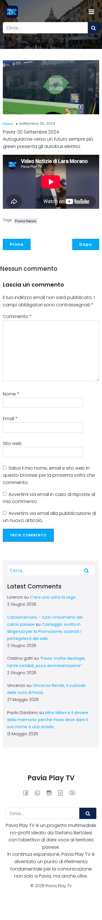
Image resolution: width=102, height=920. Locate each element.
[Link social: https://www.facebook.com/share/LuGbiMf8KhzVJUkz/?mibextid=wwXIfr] (28, 792)
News (8, 123)
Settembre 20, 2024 (37, 123)
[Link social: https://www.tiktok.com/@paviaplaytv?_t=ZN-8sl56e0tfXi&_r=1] (63, 792)
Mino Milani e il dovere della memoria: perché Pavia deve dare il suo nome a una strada (47, 720)
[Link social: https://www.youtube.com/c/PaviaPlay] (74, 792)
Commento (17, 316)
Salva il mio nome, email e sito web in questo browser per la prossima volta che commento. (49, 475)
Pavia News (25, 221)
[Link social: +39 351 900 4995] (39, 792)
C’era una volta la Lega (52, 597)
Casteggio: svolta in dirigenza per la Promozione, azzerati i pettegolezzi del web (44, 631)
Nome (11, 394)
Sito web (12, 443)
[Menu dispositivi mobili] (91, 12)
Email (10, 418)
